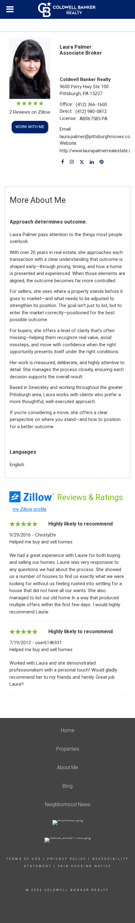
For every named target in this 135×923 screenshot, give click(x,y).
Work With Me (29, 126)
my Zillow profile (29, 509)
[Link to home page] (67, 9)
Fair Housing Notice (84, 866)
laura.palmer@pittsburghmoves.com (97, 136)
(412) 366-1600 (91, 104)
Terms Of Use (23, 859)
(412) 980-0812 (91, 111)
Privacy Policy (66, 859)
